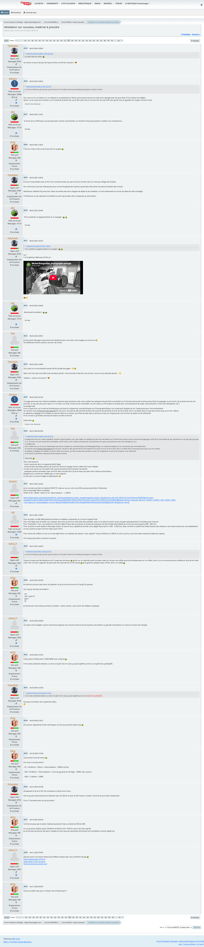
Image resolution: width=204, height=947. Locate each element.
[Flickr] (16, 535)
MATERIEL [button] (108, 3)
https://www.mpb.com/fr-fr (34, 859)
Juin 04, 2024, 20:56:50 (36, 620)
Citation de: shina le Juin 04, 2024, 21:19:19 (38, 693)
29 (36, 40)
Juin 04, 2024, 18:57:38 (36, 580)
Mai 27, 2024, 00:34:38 (36, 431)
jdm (13, 111)
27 (29, 40)
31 (43, 40)
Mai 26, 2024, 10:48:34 (36, 81)
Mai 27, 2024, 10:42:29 (36, 484)
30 (39, 40)
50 (112, 40)
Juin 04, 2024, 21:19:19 (36, 654)
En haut (6, 917)
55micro (13, 78)
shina (12, 142)
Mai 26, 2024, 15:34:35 (36, 210)
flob (13, 333)
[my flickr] (16, 569)
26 (25, 40)
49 (108, 40)
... (21, 40)
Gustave (13, 481)
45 (94, 40)
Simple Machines (24, 942)
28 (32, 40)
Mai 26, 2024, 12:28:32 (36, 177)
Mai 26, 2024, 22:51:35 (36, 397)
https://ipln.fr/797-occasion (34, 861)
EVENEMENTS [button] (52, 3)
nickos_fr (12, 543)
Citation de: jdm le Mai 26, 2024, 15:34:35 (38, 246)
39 (72, 40)
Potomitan (13, 45)
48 (105, 40)
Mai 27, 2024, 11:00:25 (36, 515)
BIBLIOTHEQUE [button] (85, 3)
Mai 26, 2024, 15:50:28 (36, 305)
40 (76, 40)
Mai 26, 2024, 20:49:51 (36, 336)
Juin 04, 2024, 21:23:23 (36, 687)
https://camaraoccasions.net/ (35, 864)
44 (90, 40)
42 (83, 40)
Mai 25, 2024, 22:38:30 (36, 48)
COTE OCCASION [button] (68, 3)
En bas (6, 40)
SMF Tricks (16, 939)
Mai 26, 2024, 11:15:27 (36, 114)
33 (50, 40)
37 (65, 40)
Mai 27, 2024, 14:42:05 (36, 546)
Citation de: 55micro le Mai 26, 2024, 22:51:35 (39, 436)
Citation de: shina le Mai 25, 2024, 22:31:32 (38, 86)
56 (118, 40)
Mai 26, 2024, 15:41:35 (36, 240)
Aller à (162, 927)
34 (54, 40)
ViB (12, 512)
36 (61, 40)
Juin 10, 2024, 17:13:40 (36, 753)
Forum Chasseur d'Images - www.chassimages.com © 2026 (180, 941)
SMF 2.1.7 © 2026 (10, 942)
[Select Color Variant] (201, 5)
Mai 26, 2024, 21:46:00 (36, 364)
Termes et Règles (189, 944)
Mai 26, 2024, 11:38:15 (36, 144)
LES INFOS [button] (39, 3)
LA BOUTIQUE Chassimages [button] (137, 3)
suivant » (196, 34)
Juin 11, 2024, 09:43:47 (36, 886)
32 (47, 40)
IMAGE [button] (98, 3)
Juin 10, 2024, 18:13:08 (36, 786)
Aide (180, 944)
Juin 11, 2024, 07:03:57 (36, 852)
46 (97, 40)
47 (101, 40)
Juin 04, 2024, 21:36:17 (36, 720)
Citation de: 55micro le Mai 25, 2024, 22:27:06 (39, 54)
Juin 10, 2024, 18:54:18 (36, 819)
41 (79, 40)
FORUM (118, 3)
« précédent (186, 34)
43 (86, 40)
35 (58, 40)
